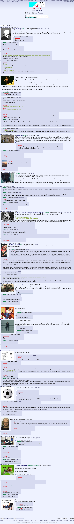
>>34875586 (19, 271)
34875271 (33, 244)
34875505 (30, 395)
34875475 (29, 387)
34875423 (15, 494)
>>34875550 (19, 150)
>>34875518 (5, 367)
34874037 (15, 42)
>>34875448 (5, 433)
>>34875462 (5, 363)
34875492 (30, 390)
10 (13, 518)
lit (60, 0)
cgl (47, 0)
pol (70, 0)
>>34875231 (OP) (6, 452)
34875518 (30, 355)
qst (73, 0)
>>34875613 (22, 197)
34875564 (15, 378)
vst (24, 0)
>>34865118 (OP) (6, 379)
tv (8, 1)
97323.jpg (4, 386)
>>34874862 (5, 491)
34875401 (37, 284)
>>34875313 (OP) (16, 422)
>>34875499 (20, 145)
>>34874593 (35, 320)
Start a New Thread (37, 10)
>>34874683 (19, 197)
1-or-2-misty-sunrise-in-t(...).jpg (7, 159)
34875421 (15, 234)
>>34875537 (34, 355)
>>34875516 (5, 156)
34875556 (15, 344)
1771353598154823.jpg (6, 350)
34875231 (29, 437)
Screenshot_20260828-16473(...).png (8, 243)
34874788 (18, 334)
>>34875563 (19, 294)
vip (32, 0)
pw (71, 0)
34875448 (25, 426)
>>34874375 (19, 187)
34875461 (15, 459)
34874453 (15, 197)
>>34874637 (47, 28)
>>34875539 (5, 276)
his (57, 0)
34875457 (15, 455)
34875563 (15, 301)
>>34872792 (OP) (6, 93)
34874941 (15, 97)
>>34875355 (15, 428)
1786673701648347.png (6, 436)
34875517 (15, 405)
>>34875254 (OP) (6, 224)
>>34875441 (20, 356)
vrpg (22, 0)
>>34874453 (22, 187)
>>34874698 (20, 477)
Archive (11, 25)
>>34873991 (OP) (17, 38)
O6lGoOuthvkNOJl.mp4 (6, 283)
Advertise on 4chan (37, 24)
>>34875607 (70, 212)
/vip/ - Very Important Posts (39, 13)
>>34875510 (5, 406)
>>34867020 (5, 375)
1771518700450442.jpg (6, 172)
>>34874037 (44, 28)
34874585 (29, 320)
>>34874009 (5, 108)
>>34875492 (35, 387)
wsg (12, 1)
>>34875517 (19, 401)
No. (33, 28)
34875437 (35, 135)
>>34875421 (67, 212)
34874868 (15, 490)
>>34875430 (38, 437)
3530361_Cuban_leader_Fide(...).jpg (8, 211)
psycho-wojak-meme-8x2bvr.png (7, 27)
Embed (13, 165)
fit (53, 0)
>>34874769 (5, 486)
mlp (61, 0)
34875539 (15, 271)
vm (18, 0)
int (58, 0)
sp (3, 1)
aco (40, 0)
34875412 (23, 249)
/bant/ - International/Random (36, 12)
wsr (13, 1)
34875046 (15, 340)
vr (21, 0)
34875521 (15, 361)
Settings (65, 1)
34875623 (15, 119)
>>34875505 (38, 387)
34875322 (30, 441)
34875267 (15, 229)
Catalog (8, 25)
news (66, 0)
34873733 (47, 465)
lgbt (36, 0)
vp (9, 1)
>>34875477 (20, 357)
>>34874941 (5, 116)
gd (54, 0)
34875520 (15, 411)
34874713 (30, 475)
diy (51, 0)
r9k (29, 0)
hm (35, 0)
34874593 (30, 330)
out (67, 0)
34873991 (35, 28)
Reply (38, 28)
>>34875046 (41, 320)
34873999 (27, 36)
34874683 (15, 202)
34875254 (58, 212)
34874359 (15, 187)
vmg (20, 0)
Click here (22, 142)
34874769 (15, 480)
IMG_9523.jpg (5, 464)
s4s (31, 0)
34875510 (15, 401)
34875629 (15, 60)
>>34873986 (5, 105)
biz (46, 0)
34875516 (15, 150)
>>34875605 (31, 36)
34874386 (18, 92)
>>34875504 (5, 155)
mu (63, 0)
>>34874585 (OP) (6, 336)
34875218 (30, 312)
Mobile (70, 1)
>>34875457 (5, 460)
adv (41, 0)
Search (68, 1)
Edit (17, 1)
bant (44, 0)
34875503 (15, 294)
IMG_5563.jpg (5, 134)
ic (28, 0)
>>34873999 (41, 28)
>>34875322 (35, 437)
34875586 (15, 274)
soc (2, 1)
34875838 (15, 128)
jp (59, 0)
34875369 (15, 446)
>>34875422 (19, 97)
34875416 (30, 507)
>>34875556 (22, 334)
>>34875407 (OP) (20, 504)
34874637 (18, 46)
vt (10, 1)
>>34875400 (13, 250)
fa (52, 0)
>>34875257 (64, 212)
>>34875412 (5, 259)
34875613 (15, 206)
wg (26, 0)
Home (73, 1)
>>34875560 (5, 169)
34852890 (29, 173)
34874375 (15, 192)
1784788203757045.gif (6, 319)
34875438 (15, 264)
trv (7, 1)
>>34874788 (38, 320)
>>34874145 (5, 114)
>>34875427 (27, 249)
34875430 (15, 450)
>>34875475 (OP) (20, 392)
